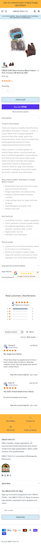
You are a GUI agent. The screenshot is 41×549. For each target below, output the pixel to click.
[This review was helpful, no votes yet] (31, 375)
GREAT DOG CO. (13, 541)
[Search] (7, 11)
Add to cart (20, 100)
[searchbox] (12, 332)
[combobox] (29, 337)
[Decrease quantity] (4, 90)
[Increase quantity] (12, 90)
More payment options (20, 111)
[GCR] (16, 273)
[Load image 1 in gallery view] (20, 39)
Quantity (5, 86)
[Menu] (2, 11)
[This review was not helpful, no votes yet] (35, 375)
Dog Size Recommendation (13, 266)
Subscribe (20, 517)
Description (7, 118)
